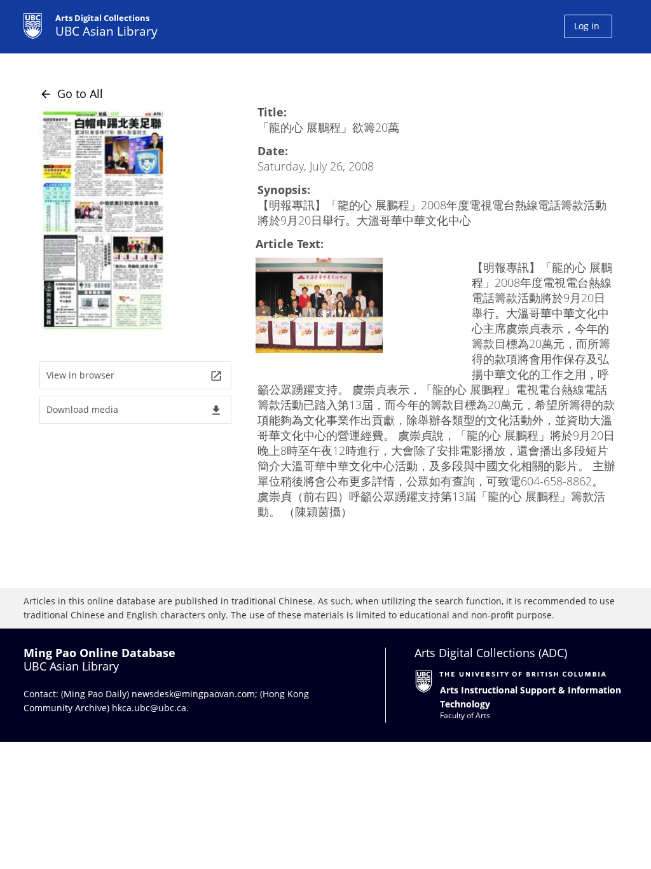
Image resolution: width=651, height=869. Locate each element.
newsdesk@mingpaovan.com (193, 694)
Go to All (71, 93)
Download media (134, 410)
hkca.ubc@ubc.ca (149, 708)
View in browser (134, 375)
